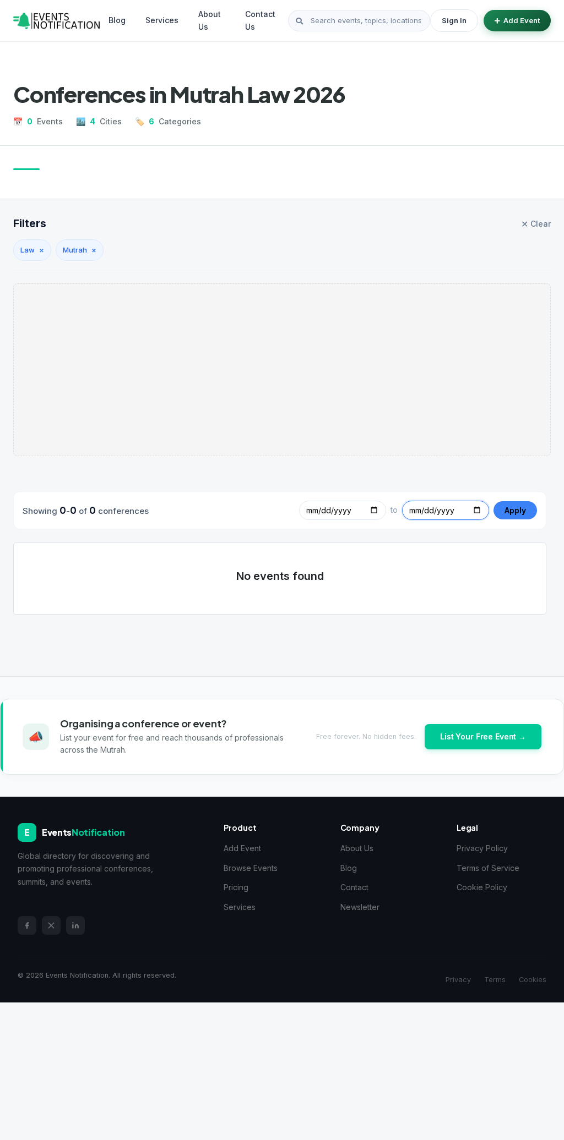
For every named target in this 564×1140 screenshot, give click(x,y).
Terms (495, 979)
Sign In (454, 20)
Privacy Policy (482, 848)
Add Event (521, 20)
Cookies (532, 979)
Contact (354, 887)
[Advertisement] (282, 370)
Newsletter (359, 907)
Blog (117, 20)
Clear (536, 223)
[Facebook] (27, 925)
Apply (515, 510)
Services (161, 20)
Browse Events (251, 868)
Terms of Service (488, 868)
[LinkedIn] (75, 925)
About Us (209, 20)
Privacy (458, 979)
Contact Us (260, 20)
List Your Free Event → (483, 736)
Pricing (236, 887)
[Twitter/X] (51, 925)
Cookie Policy (482, 887)
